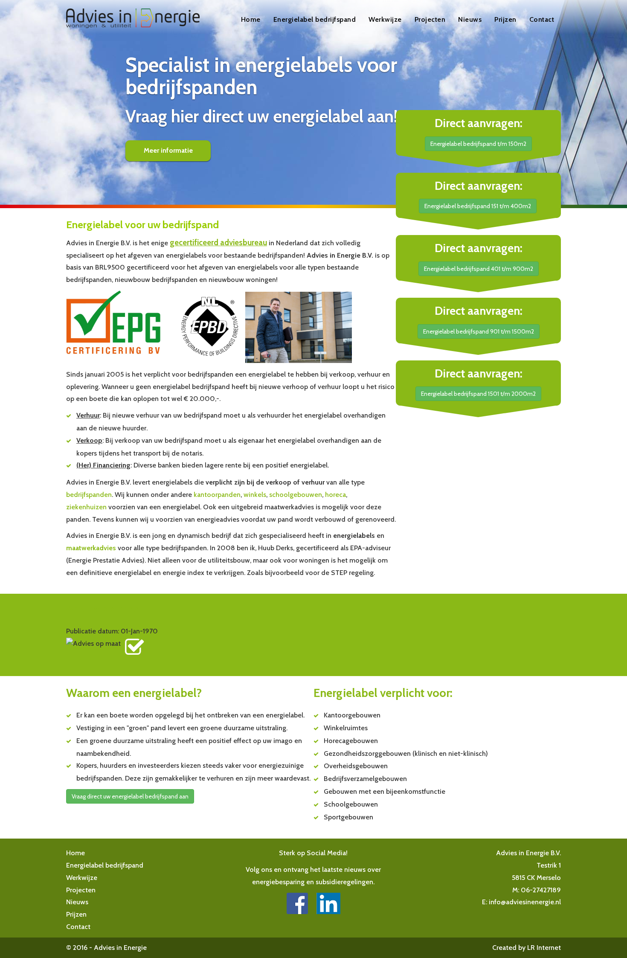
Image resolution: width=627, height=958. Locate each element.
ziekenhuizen (86, 507)
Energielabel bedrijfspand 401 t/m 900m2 (478, 269)
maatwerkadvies (91, 548)
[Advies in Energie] (297, 903)
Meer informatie (168, 150)
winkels (255, 495)
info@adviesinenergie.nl (525, 902)
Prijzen (505, 19)
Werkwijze (385, 19)
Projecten (430, 19)
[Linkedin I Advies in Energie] (328, 903)
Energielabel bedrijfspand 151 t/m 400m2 (477, 206)
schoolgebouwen (295, 495)
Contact (541, 19)
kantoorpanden (217, 495)
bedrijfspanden (89, 495)
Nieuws (470, 19)
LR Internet (544, 947)
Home (251, 19)
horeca (335, 495)
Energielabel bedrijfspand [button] (314, 19)
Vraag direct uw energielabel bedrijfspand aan (130, 796)
